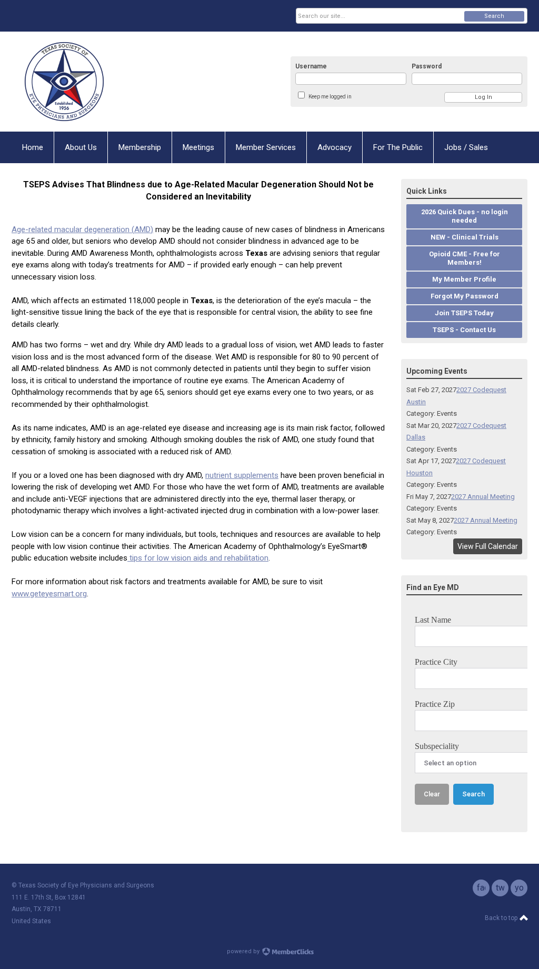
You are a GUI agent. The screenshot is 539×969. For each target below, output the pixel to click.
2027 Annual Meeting (483, 497)
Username (311, 66)
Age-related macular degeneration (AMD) (82, 229)
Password (427, 66)
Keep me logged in (330, 96)
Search (494, 16)
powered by (244, 951)
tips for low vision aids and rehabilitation (197, 558)
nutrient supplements (241, 475)
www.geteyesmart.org (49, 593)
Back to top (502, 918)
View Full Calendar (487, 546)
